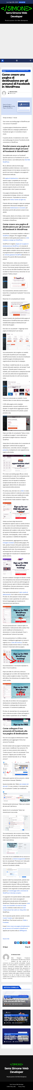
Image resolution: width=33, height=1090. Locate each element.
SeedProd (6, 235)
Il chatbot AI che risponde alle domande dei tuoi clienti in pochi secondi (16, 1001)
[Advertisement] (16, 41)
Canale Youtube (7, 918)
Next (6, 947)
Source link (6, 938)
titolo (22, 491)
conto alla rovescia (16, 642)
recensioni (22, 207)
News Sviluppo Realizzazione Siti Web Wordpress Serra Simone (15, 71)
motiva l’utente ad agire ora (18, 199)
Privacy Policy (21, 1086)
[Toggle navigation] (17, 60)
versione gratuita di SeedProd (13, 254)
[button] (30, 60)
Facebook (5, 922)
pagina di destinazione (11, 178)
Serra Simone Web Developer (16, 1084)
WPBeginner (23, 930)
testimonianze (14, 207)
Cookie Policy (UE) (11, 1086)
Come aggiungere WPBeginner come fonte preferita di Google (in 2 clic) (16, 1039)
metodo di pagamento (19, 859)
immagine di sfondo (8, 542)
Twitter (25, 920)
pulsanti (5, 450)
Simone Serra (13, 91)
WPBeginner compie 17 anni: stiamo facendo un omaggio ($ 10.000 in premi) (15, 1021)
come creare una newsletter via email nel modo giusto (16, 905)
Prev (27, 947)
